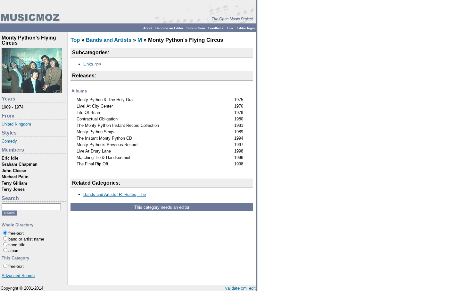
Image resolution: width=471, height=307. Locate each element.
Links (88, 64)
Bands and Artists (108, 40)
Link (230, 28)
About (147, 28)
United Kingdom (16, 124)
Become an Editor (169, 28)
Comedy (9, 141)
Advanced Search (18, 275)
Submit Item (195, 28)
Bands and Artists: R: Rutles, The (114, 194)
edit (252, 288)
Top (75, 40)
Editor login (246, 28)
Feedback (216, 28)
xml (244, 288)
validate (232, 288)
